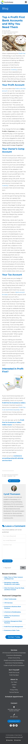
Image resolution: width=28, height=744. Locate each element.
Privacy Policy (14, 689)
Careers (14, 684)
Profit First (22, 53)
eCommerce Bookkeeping (12, 612)
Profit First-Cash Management (11, 32)
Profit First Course (14, 672)
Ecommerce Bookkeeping (14, 655)
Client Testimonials (10, 599)
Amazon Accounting (14, 658)
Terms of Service (14, 692)
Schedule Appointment (14, 697)
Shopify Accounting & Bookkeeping (14, 660)
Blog (14, 687)
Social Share (14, 481)
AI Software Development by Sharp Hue (14, 737)
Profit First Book (14, 675)
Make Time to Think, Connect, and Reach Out (13, 578)
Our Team (14, 682)
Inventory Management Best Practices (13, 622)
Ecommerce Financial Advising (14, 663)
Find (23, 567)
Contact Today (14, 637)
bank (5, 33)
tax (14, 33)
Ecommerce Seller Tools (11, 630)
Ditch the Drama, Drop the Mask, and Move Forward (14, 588)
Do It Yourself (14, 670)
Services (14, 650)
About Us (14, 679)
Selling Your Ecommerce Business (12, 616)
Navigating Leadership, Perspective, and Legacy (12, 583)
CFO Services (8, 603)
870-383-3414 (14, 717)
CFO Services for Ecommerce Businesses (14, 652)
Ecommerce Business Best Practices (12, 607)
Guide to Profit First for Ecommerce (14, 665)
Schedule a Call (14, 721)
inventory (10, 33)
